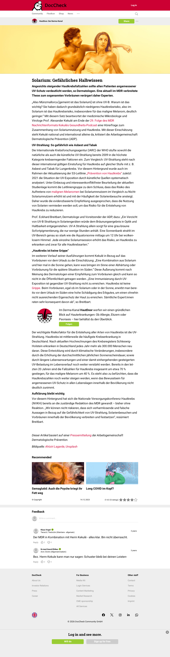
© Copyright (37, 500)
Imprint (131, 601)
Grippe (36, 288)
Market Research (84, 596)
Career (35, 596)
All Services (81, 606)
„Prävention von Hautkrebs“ (104, 173)
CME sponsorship (84, 601)
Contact (131, 580)
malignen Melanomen (65, 191)
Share (126, 21)
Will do (67, 641)
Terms (131, 585)
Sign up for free (102, 641)
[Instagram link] (120, 615)
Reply (35, 542)
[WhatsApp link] (136, 615)
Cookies (131, 596)
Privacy (131, 591)
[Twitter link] (111, 615)
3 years (134, 531)
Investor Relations (40, 585)
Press (34, 591)
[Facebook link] (103, 615)
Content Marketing (85, 591)
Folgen (69, 324)
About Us (36, 580)
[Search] (136, 14)
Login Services (83, 585)
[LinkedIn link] (128, 615)
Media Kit (80, 580)
